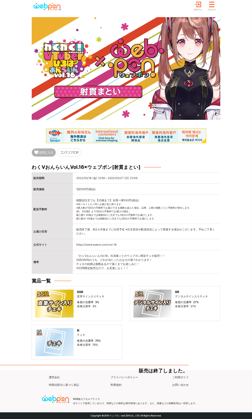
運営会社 (54, 377)
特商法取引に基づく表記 (64, 384)
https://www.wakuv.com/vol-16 (96, 244)
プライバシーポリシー (124, 377)
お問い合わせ (180, 384)
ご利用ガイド (180, 377)
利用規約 (116, 384)
